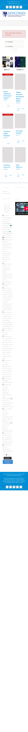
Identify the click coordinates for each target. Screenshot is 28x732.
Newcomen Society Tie (7, 166)
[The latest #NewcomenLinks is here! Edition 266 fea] (7, 226)
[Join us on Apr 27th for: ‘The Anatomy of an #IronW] (7, 274)
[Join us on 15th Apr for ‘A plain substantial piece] (7, 323)
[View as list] (15, 50)
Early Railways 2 (19, 166)
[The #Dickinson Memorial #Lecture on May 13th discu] (7, 250)
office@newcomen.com (14, 3)
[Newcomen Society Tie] (7, 155)
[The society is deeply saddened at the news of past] (7, 298)
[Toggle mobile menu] (25, 18)
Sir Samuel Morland (19, 132)
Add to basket (18, 109)
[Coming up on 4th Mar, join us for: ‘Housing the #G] (7, 444)
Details (8, 105)
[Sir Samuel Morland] (20, 121)
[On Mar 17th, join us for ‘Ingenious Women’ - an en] (7, 395)
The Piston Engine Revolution (7, 133)
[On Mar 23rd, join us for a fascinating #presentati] (7, 371)
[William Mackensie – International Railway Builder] (20, 82)
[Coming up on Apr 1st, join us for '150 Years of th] (7, 347)
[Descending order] (22, 41)
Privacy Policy (21, 474)
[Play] (17, 213)
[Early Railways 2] (20, 154)
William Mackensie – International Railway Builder (20, 96)
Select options (6, 175)
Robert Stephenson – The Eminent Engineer (8, 95)
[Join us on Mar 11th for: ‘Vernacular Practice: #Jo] (7, 419)
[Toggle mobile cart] (22, 18)
